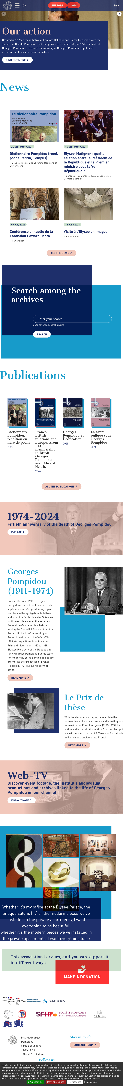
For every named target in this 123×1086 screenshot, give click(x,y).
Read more (18, 677)
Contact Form (83, 1044)
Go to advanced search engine (48, 324)
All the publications (60, 486)
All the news (60, 253)
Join (74, 5)
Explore (16, 532)
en (115, 5)
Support (57, 5)
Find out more (16, 60)
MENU (17, 5)
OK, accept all (35, 1081)
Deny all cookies (55, 1081)
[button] (119, 14)
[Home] (8, 5)
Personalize (75, 1081)
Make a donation (82, 976)
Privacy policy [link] (90, 1082)
